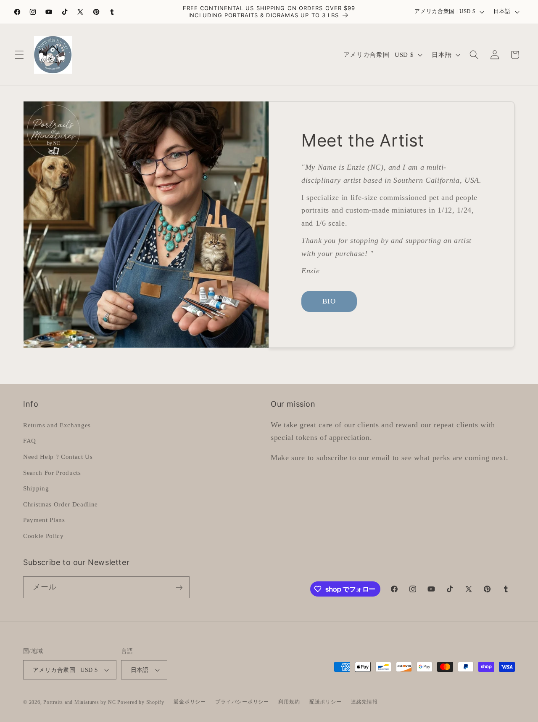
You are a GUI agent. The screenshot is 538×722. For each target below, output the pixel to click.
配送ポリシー (325, 702)
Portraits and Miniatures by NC (79, 702)
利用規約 (289, 702)
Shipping (36, 487)
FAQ (29, 440)
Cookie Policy (43, 535)
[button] (19, 55)
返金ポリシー (190, 702)
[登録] (179, 588)
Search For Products (52, 472)
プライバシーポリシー (242, 702)
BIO (329, 301)
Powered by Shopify (140, 702)
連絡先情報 (364, 702)
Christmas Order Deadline (60, 503)
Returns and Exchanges (57, 424)
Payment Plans (44, 519)
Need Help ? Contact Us (58, 456)
